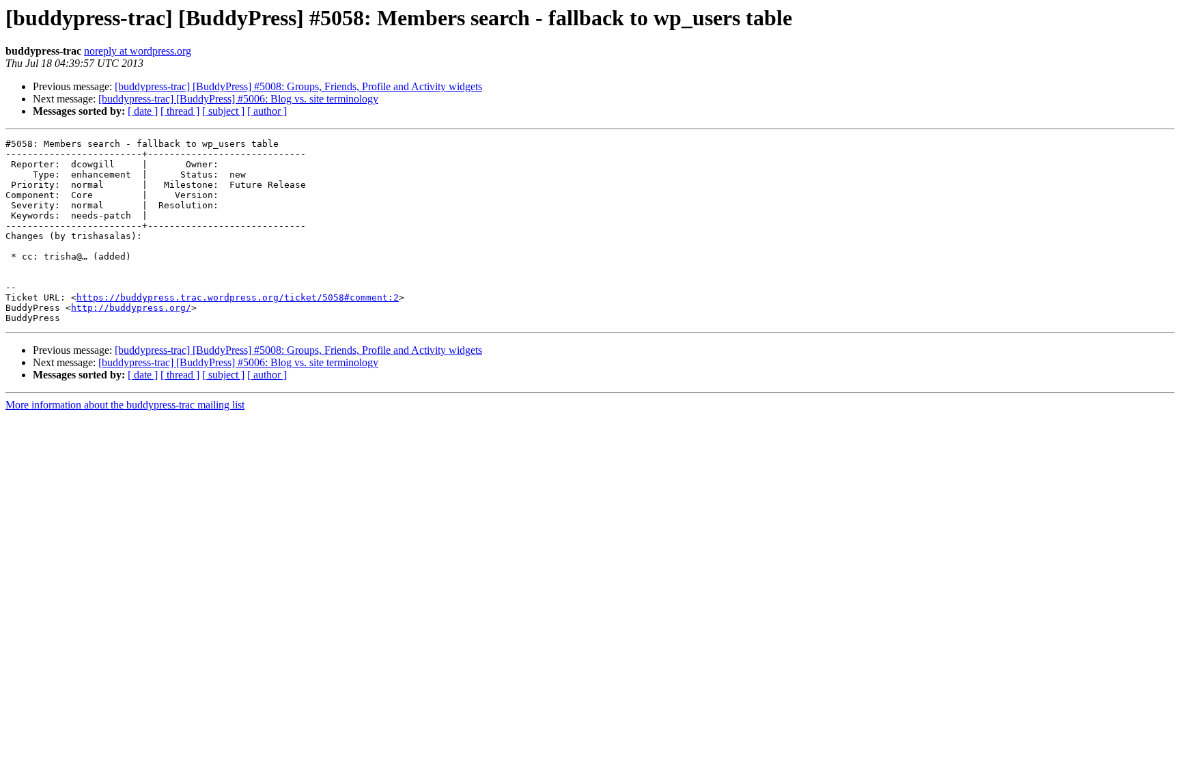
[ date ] (143, 111)
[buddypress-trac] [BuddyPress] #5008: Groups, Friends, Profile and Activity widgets (298, 86)
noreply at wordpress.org (137, 51)
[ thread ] (179, 111)
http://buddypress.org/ (131, 308)
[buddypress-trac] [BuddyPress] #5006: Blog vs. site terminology (238, 99)
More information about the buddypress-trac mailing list (124, 405)
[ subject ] (223, 111)
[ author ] (267, 111)
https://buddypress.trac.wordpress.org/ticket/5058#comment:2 (237, 297)
